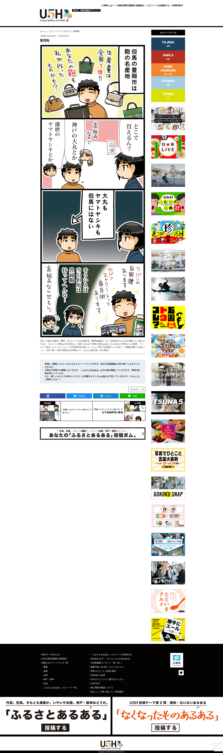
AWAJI (168, 56)
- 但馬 (45, 675)
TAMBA (168, 95)
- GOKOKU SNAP (97, 675)
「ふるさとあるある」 (90, 370)
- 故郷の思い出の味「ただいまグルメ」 (107, 667)
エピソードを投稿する (158, 5)
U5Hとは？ (108, 5)
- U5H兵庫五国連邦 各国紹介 (53, 658)
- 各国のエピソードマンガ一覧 (54, 662)
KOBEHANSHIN (168, 70)
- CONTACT (94, 683)
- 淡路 (45, 671)
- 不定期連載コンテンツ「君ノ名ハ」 (106, 662)
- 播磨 (45, 667)
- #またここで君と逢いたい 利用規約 (106, 691)
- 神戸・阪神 (48, 679)
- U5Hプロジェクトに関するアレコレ (106, 679)
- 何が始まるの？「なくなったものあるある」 (110, 658)
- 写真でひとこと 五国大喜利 (102, 671)
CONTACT (177, 5)
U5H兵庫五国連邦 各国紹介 (130, 5)
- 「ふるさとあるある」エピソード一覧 (58, 687)
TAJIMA (168, 43)
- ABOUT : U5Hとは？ (50, 654)
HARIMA (168, 82)
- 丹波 (45, 683)
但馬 (43, 36)
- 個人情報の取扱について (101, 687)
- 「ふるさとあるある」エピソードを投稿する (110, 654)
